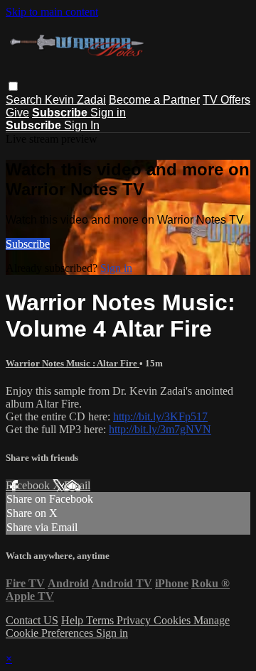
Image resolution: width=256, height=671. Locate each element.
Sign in (108, 113)
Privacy (135, 620)
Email (77, 485)
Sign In (82, 125)
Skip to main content (52, 12)
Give (17, 113)
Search (25, 100)
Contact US (32, 620)
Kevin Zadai (75, 100)
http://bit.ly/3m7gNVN (160, 429)
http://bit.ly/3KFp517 (160, 416)
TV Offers (226, 100)
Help (73, 620)
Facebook (29, 485)
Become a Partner (154, 100)
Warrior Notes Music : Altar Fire (72, 363)
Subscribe (28, 244)
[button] (13, 86)
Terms (101, 620)
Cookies (173, 620)
